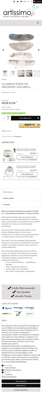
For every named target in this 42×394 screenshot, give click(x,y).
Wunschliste (7, 131)
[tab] (21, 192)
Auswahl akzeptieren (21, 390)
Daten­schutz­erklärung (18, 362)
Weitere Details (8, 198)
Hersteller (6, 204)
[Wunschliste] (31, 1)
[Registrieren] (18, 1)
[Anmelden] (14, 1)
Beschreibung (8, 192)
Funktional (8, 374)
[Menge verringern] (8, 119)
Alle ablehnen (21, 385)
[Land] (21, 1)
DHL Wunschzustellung (13, 370)
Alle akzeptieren (21, 381)
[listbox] (9, 154)
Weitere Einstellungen (9, 377)
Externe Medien (10, 368)
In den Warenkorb (25, 118)
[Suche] (28, 1)
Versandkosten (17, 136)
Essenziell (8, 365)
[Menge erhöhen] (8, 117)
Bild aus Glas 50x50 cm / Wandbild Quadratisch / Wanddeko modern (26, 149)
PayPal (7, 372)
